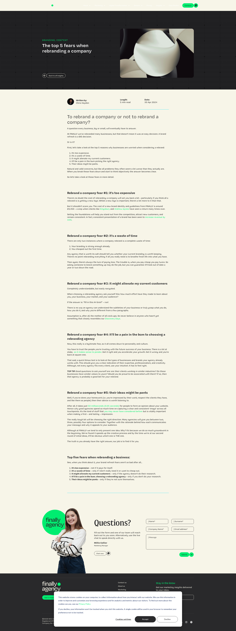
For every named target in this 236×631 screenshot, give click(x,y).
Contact (188, 5)
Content (62, 40)
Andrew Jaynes (121, 209)
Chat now (100, 553)
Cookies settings (123, 619)
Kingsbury (105, 209)
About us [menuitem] (121, 586)
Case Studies (174, 5)
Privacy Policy (85, 604)
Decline (167, 619)
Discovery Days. (113, 318)
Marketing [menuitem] (122, 589)
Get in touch (50, 597)
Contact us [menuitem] (122, 582)
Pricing (149, 5)
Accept (145, 619)
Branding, (49, 40)
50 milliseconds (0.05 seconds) (103, 406)
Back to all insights (56, 75)
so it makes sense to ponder (87, 352)
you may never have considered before (123, 411)
